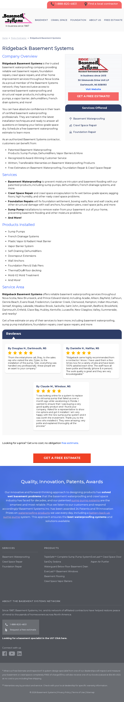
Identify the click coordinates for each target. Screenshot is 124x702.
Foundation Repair (12, 566)
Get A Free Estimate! (93, 96)
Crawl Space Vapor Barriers (58, 581)
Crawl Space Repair (12, 561)
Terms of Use (78, 692)
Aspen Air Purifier (100, 561)
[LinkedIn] (19, 655)
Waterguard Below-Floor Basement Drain (66, 566)
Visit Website (93, 89)
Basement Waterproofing (16, 556)
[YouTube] (12, 655)
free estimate (70, 443)
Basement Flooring (54, 576)
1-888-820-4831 (66, 3)
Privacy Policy (64, 692)
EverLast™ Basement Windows (61, 571)
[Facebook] (4, 655)
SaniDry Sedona (52, 561)
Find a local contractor (103, 3)
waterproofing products (34, 512)
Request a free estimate (23, 629)
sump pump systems (85, 500)
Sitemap (90, 692)
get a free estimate (62, 458)
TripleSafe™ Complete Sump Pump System (67, 556)
